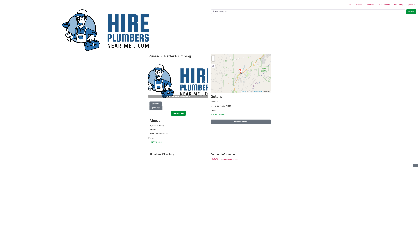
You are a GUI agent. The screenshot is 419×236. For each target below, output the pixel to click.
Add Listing (399, 5)
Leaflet (244, 91)
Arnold (412, 5)
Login (349, 5)
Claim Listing (178, 113)
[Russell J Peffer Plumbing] (240, 71)
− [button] (213, 60)
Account (370, 5)
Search (412, 11)
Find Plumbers (384, 5)
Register (358, 5)
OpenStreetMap (258, 91)
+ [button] (213, 57)
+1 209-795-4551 (155, 142)
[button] (152, 81)
